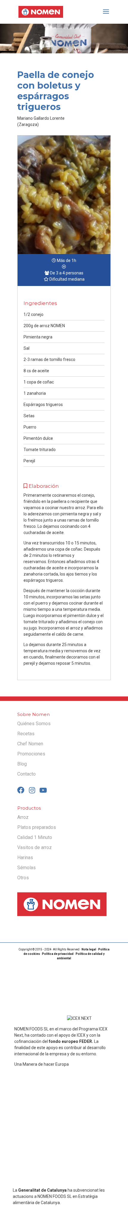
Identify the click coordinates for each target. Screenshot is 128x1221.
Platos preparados (36, 827)
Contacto (26, 774)
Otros (23, 877)
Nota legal (89, 949)
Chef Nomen (30, 744)
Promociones (31, 754)
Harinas (25, 857)
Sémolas (26, 867)
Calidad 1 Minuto (34, 837)
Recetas (26, 733)
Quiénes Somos (34, 723)
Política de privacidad (58, 953)
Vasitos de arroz (34, 847)
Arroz (23, 817)
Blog (22, 764)
